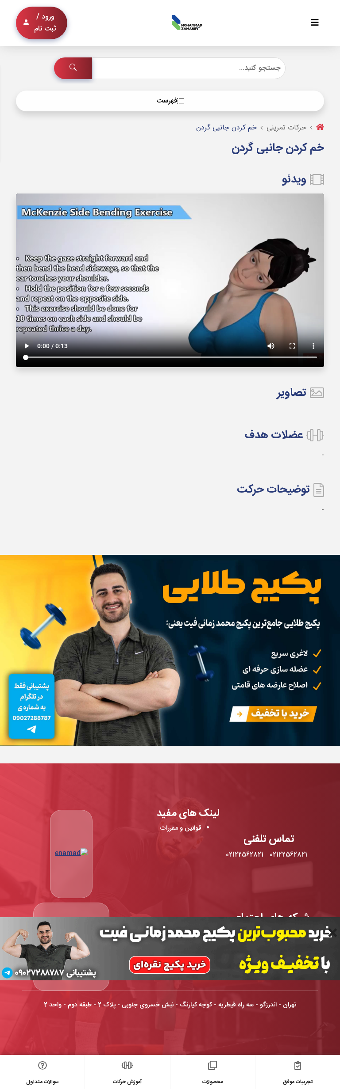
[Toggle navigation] (314, 23)
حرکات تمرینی (286, 128)
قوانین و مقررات (180, 828)
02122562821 (288, 855)
